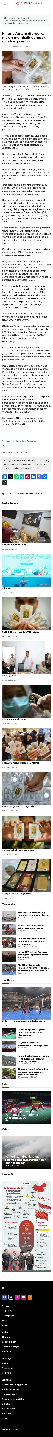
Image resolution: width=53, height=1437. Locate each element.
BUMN (39, 494)
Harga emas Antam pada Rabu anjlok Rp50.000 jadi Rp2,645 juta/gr (22, 848)
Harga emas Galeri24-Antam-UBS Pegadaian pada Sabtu (20, 717)
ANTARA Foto (9, 1408)
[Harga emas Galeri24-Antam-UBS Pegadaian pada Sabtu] (26, 701)
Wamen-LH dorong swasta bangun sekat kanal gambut (24, 674)
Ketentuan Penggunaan (14, 1384)
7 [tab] (32, 1171)
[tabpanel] (26, 1107)
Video (5, 1129)
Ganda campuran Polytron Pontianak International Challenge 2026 (31, 1032)
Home (9, 18)
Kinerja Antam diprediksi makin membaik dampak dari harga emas (24, 22)
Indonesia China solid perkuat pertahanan (25, 1264)
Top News (8, 980)
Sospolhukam (9, 1342)
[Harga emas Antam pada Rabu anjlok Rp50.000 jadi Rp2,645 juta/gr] (26, 832)
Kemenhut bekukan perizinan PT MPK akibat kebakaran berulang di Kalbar (33, 1059)
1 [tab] (18, 1125)
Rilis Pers (6, 1373)
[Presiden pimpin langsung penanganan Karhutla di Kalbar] (9, 916)
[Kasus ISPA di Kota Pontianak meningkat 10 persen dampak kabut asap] (9, 956)
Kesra (5, 1363)
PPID (4, 1418)
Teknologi (7, 1368)
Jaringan (6, 1380)
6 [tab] (28, 1171)
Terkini (5, 1306)
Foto (4, 1084)
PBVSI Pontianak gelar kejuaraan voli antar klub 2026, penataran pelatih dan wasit (33, 968)
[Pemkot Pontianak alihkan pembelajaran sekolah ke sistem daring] (9, 942)
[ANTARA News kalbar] (29, 4)
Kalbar (5, 1332)
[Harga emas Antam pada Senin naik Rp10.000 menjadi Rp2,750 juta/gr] (26, 613)
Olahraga (6, 1358)
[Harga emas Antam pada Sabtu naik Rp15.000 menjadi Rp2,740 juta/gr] (26, 744)
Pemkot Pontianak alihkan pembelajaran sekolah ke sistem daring (31, 942)
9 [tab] (40, 1171)
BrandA (6, 1404)
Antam (11, 494)
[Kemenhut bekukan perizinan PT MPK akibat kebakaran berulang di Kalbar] (9, 1060)
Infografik (7, 1174)
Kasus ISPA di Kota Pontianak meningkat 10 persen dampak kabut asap (33, 955)
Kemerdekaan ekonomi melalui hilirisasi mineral (24, 587)
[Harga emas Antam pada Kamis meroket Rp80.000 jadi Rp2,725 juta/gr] (26, 788)
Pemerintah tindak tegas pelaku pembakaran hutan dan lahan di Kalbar (25, 1160)
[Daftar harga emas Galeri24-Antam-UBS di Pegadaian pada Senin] (26, 526)
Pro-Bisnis (22, 18)
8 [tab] (36, 1171)
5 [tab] (34, 1125)
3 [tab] (26, 1125)
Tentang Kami (9, 1394)
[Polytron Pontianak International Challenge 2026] (9, 1046)
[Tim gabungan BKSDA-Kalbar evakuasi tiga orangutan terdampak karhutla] (9, 1073)
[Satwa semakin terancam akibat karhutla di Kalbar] (9, 929)
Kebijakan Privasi (10, 1389)
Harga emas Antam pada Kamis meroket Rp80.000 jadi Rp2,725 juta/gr (24, 805)
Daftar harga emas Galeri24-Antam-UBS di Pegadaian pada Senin (25, 543)
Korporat (6, 1413)
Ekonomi (6, 1337)
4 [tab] (30, 1125)
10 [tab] (44, 1171)
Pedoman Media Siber (13, 1399)
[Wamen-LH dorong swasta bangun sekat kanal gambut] (26, 657)
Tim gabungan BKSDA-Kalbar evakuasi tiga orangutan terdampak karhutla (33, 1072)
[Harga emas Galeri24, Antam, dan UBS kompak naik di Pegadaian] (26, 875)
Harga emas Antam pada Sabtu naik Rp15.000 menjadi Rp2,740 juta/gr (22, 761)
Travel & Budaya (10, 1346)
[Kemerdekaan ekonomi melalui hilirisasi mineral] (26, 570)
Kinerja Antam (25, 494)
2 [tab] (22, 1125)
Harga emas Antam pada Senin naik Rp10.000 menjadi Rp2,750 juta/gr (21, 630)
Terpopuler (8, 904)
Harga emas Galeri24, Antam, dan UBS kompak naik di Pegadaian (23, 892)
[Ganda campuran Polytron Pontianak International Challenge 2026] (9, 1033)
